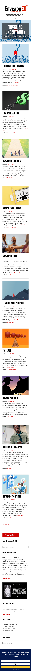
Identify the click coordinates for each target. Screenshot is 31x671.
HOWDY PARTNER (10, 398)
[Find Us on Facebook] (10, 15)
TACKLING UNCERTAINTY (13, 66)
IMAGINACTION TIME (11, 496)
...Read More (15, 82)
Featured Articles (11, 85)
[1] (12, 40)
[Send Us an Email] (7, 15)
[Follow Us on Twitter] (13, 15)
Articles (9, 322)
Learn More (6, 578)
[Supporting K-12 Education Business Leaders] (15, 8)
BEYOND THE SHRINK (11, 161)
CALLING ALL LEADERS (12, 447)
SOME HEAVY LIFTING (11, 208)
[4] (16, 40)
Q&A (17, 85)
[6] (19, 40)
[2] (13, 40)
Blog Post (9, 274)
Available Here (6, 614)
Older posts (5, 524)
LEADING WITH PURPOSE (13, 303)
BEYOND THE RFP (9, 256)
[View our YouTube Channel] (16, 15)
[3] (15, 40)
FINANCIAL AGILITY (10, 113)
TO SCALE (6, 350)
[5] (17, 40)
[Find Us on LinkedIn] (19, 15)
